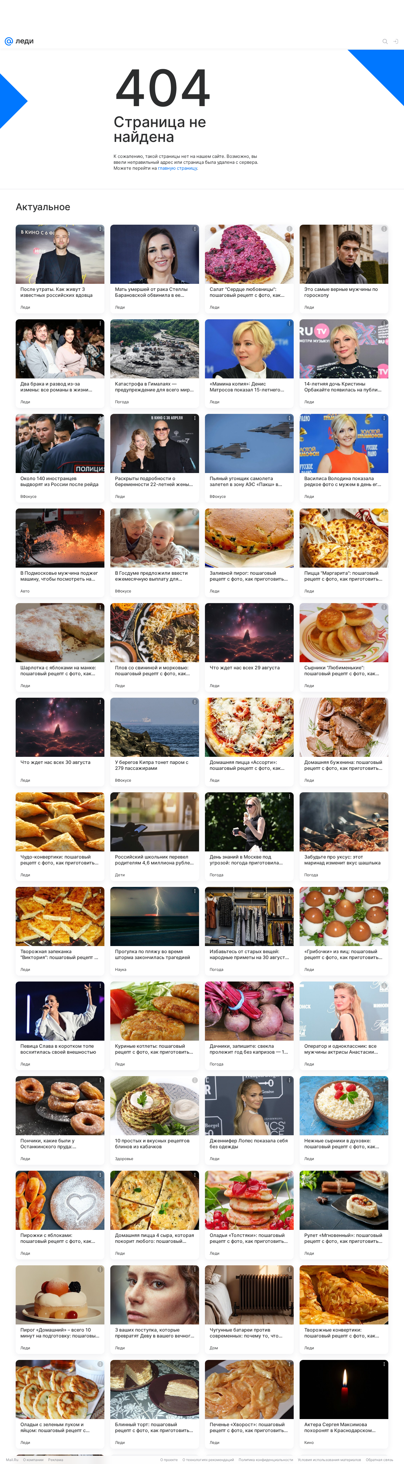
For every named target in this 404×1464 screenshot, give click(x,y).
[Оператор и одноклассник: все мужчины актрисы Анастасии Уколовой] (344, 1026)
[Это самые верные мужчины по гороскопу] (344, 269)
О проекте (169, 1459)
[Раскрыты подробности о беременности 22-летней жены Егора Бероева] (154, 458)
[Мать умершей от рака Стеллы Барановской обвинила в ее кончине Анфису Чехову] (154, 269)
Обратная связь (379, 1459)
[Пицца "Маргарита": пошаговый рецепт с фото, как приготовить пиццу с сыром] (344, 552)
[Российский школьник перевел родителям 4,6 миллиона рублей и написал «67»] (154, 836)
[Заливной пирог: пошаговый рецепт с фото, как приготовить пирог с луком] (249, 552)
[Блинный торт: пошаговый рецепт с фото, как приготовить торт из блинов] (154, 1404)
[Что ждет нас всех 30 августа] (60, 742)
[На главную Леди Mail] (23, 41)
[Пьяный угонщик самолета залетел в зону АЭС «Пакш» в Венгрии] (249, 458)
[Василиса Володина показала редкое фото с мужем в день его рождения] (344, 458)
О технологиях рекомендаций (208, 1459)
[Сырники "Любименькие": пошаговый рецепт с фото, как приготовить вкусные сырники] (344, 647)
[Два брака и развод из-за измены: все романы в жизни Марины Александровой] (60, 363)
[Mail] (9, 41)
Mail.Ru (12, 1459)
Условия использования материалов (329, 1459)
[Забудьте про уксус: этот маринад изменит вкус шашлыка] (344, 836)
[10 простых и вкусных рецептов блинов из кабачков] (154, 1120)
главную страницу (177, 168)
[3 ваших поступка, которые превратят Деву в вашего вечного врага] (154, 1309)
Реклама (55, 1459)
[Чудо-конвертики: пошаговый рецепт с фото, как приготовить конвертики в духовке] (60, 836)
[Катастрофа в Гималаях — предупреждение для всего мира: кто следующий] (154, 363)
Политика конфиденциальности (266, 1459)
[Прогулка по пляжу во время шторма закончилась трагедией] (154, 931)
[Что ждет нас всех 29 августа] (249, 647)
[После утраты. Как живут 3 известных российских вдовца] (60, 269)
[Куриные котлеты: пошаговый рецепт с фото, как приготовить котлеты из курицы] (154, 1026)
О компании (33, 1459)
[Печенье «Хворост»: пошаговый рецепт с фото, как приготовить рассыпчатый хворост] (249, 1404)
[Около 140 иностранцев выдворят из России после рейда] (60, 458)
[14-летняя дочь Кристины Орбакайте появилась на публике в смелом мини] (344, 363)
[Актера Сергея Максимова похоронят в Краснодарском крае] (344, 1404)
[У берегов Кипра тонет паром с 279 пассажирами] (154, 742)
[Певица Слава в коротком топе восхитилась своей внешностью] (60, 1026)
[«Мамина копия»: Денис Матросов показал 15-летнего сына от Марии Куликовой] (249, 363)
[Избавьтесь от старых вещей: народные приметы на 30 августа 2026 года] (249, 931)
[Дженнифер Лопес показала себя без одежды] (249, 1120)
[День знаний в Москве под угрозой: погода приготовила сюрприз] (249, 836)
